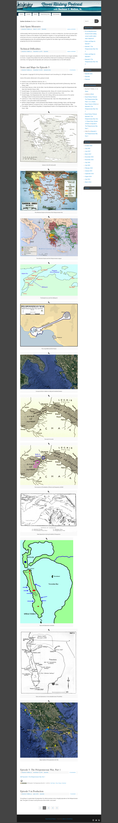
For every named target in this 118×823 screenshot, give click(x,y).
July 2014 (87, 179)
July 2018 (87, 148)
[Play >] (21, 781)
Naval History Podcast (50, 819)
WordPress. (70, 819)
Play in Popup (58, 783)
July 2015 (87, 165)
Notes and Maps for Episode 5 (34, 67)
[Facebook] (93, 3)
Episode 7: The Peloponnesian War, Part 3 (91, 49)
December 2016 (89, 157)
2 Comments (73, 70)
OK (96, 21)
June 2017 (87, 151)
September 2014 (89, 173)
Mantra (64, 819)
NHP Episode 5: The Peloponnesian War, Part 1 (32, 777)
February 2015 (89, 168)
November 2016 (89, 159)
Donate (28, 14)
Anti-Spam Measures (30, 26)
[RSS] (99, 3)
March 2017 (88, 154)
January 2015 (88, 170)
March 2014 (88, 182)
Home (21, 14)
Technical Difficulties (30, 48)
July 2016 (87, 162)
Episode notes (47, 70)
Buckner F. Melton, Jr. (37, 21)
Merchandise (56, 14)
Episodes (44, 29)
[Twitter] (96, 3)
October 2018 (88, 145)
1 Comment (73, 794)
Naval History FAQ (45, 14)
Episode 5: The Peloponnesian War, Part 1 (40, 769)
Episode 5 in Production (31, 791)
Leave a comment (71, 29)
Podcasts (87, 79)
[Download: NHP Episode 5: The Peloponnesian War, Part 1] (23, 783)
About (35, 14)
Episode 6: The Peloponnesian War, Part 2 (91, 62)
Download (64, 783)
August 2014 (88, 176)
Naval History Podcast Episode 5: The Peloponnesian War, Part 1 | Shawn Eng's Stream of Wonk (91, 118)
